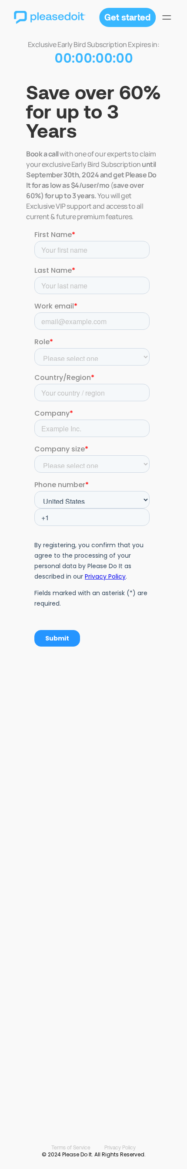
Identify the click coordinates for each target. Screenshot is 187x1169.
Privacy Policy (120, 1147)
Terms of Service (70, 1147)
